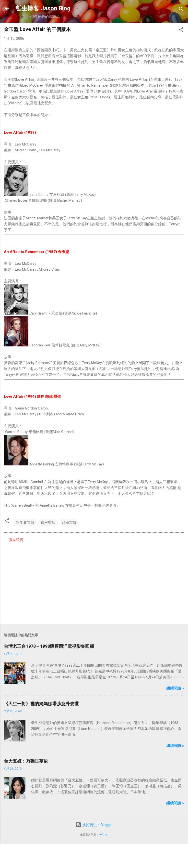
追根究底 (48, 522)
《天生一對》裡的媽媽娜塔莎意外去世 (41, 703)
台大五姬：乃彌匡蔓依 (26, 761)
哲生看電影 (25, 522)
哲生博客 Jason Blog (43, 8)
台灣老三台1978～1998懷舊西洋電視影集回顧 (49, 646)
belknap (103, 834)
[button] (181, 30)
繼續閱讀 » (175, 688)
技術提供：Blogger (97, 825)
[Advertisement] (94, 581)
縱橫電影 (69, 522)
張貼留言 (16, 540)
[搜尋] (181, 9)
